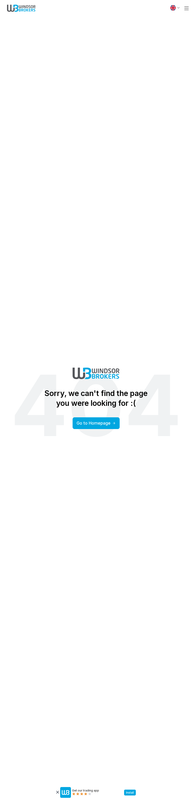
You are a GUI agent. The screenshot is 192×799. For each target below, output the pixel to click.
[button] (186, 8)
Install (130, 792)
